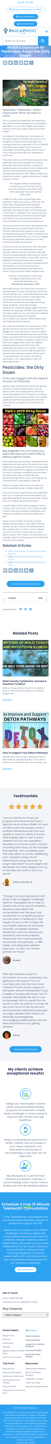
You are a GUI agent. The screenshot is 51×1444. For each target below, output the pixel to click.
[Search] (43, 41)
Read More (7, 700)
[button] (47, 31)
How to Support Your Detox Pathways (25, 752)
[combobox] (20, 41)
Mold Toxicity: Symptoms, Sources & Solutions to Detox (24, 682)
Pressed (31, 1442)
